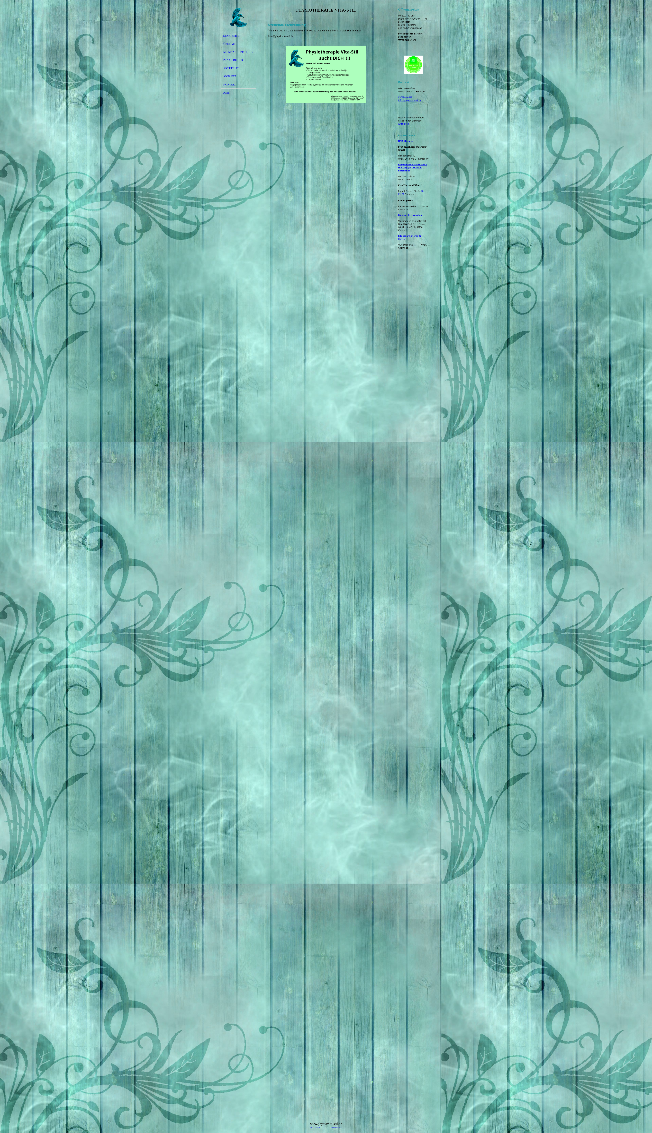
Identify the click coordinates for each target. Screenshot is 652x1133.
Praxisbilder (233, 60)
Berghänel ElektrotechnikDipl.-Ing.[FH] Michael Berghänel (412, 167)
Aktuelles (231, 68)
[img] (238, 17)
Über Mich (231, 43)
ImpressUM (315, 1127)
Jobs (226, 92)
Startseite (231, 35)
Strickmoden (410, 215)
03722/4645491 (405, 97)
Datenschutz (336, 1127)
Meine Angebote (235, 52)
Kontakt (230, 84)
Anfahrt (229, 76)
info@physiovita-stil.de (409, 100)
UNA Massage (405, 141)
